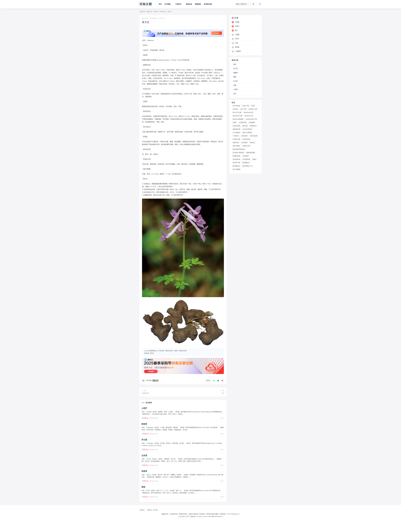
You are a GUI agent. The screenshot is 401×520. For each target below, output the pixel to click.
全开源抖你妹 (242, 122)
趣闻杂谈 (189, 4)
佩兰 (235, 30)
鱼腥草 (235, 73)
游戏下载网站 (236, 146)
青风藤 (235, 47)
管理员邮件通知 (250, 152)
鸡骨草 (144, 471)
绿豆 (234, 64)
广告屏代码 (236, 136)
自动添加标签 (236, 159)
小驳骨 (235, 89)
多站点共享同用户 (247, 129)
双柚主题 (145, 4)
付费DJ (235, 122)
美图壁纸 (198, 4)
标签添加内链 (246, 139)
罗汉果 (144, 440)
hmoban (149, 380)
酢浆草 (144, 424)
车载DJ (254, 159)
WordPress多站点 (248, 112)
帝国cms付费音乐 (247, 132)
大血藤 (235, 22)
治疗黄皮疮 (244, 142)
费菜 (143, 487)
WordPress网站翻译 (238, 119)
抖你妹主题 (244, 136)
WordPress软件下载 (251, 119)
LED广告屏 (243, 109)
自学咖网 (155, 510)
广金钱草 (236, 51)
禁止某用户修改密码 (238, 152)
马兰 (222, 393)
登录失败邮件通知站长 (239, 149)
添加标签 (252, 142)
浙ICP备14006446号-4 (216, 516)
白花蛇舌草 (145, 393)
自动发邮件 (245, 156)
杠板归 (235, 26)
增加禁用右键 (236, 129)
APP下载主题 (236, 105)
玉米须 (144, 456)
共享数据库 (252, 122)
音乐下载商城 (236, 169)
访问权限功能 (246, 159)
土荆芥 (144, 408)
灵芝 (234, 93)
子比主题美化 (236, 132)
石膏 (234, 85)
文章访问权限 (253, 136)
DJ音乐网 (235, 109)
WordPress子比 (249, 116)
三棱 (235, 43)
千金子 (235, 39)
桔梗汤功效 (236, 142)
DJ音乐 (253, 105)
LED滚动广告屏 (253, 109)
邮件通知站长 (236, 166)
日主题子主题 (236, 139)
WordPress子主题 (237, 116)
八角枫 (235, 34)
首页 (160, 4)
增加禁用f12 (253, 126)
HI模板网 (149, 510)
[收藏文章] (214, 380)
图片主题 (244, 126)
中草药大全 (163, 11)
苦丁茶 (235, 68)
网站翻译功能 (236, 156)
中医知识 (155, 11)
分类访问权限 (236, 126)
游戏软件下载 (246, 146)
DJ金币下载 (245, 105)
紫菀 (234, 77)
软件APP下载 (236, 162)
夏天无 (145, 22)
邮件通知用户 (246, 162)
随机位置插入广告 (247, 166)
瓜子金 (235, 81)
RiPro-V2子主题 (237, 112)
